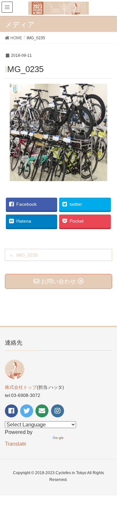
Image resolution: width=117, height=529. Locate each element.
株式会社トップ (21, 387)
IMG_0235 (27, 255)
